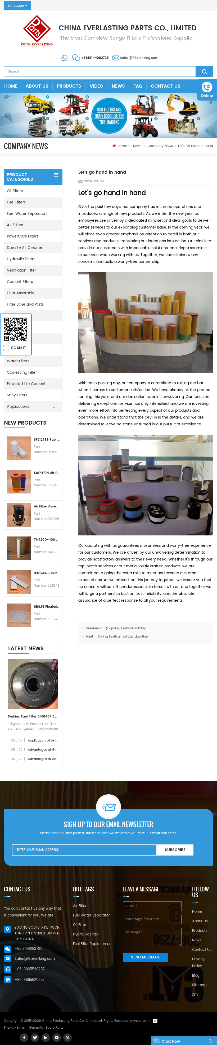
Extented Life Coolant (26, 384)
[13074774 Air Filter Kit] (19, 481)
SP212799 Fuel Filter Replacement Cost (47, 439)
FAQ (137, 86)
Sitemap (199, 985)
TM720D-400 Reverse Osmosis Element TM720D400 (47, 539)
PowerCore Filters (22, 236)
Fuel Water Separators (27, 214)
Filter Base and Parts (25, 304)
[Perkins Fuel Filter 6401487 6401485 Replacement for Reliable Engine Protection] (33, 684)
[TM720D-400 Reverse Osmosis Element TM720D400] (19, 548)
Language (16, 5)
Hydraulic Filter (85, 934)
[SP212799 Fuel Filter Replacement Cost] (19, 448)
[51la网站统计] (155, 1020)
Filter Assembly (20, 293)
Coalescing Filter (22, 372)
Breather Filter (19, 338)
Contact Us (165, 86)
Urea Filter (16, 350)
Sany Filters (17, 395)
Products (69, 86)
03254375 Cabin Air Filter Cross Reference (47, 573)
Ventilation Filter (21, 270)
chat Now (170, 1041)
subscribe (175, 850)
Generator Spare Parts (46, 1027)
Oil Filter (79, 925)
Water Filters (18, 361)
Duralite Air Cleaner (24, 248)
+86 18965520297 (29, 969)
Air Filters (15, 225)
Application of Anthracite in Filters (54, 740)
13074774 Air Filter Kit (47, 473)
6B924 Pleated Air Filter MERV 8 (47, 606)
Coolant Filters (20, 282)
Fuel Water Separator (91, 915)
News (118, 86)
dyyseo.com (140, 1020)
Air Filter (80, 906)
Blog (196, 975)
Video (96, 86)
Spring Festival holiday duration (123, 636)
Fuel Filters (16, 202)
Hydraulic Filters (21, 259)
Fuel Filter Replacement (93, 944)
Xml (195, 995)
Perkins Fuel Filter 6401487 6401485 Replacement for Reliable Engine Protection (33, 716)
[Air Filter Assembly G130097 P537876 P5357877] (19, 515)
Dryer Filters (17, 316)
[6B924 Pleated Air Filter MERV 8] (19, 615)
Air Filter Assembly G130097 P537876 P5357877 (47, 506)
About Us (37, 86)
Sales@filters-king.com (139, 57)
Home (10, 86)
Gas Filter (15, 327)
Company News (160, 146)
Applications (18, 406)
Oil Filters (15, 191)
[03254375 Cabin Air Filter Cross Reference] (19, 582)
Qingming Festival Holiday (125, 628)
